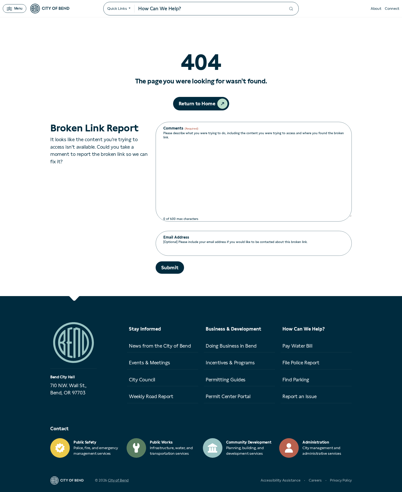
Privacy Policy (341, 480)
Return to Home (197, 103)
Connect (392, 8)
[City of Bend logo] (50, 9)
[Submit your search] (291, 8)
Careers (315, 480)
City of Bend (118, 480)
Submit (169, 267)
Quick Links (117, 8)
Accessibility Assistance (280, 480)
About (376, 8)
